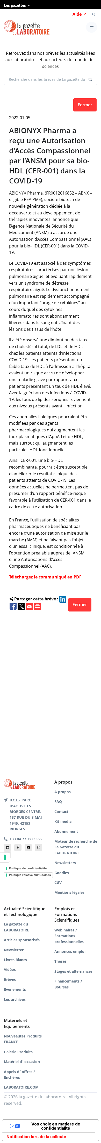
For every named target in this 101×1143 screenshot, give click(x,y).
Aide (77, 14)
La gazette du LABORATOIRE (16, 927)
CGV (58, 882)
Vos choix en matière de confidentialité (55, 1126)
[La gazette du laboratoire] (26, 27)
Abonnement (66, 831)
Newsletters (65, 862)
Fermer (85, 105)
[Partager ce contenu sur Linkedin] (62, 599)
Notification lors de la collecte (36, 1136)
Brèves (10, 979)
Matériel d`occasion (22, 1061)
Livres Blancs (15, 959)
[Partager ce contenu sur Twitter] (21, 606)
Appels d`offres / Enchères (19, 1074)
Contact (61, 811)
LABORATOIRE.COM (21, 1087)
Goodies (61, 872)
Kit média (62, 821)
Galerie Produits (18, 1051)
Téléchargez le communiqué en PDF (45, 577)
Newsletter (14, 949)
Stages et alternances (73, 971)
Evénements (15, 989)
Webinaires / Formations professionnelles (69, 936)
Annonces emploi (69, 951)
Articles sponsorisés (22, 939)
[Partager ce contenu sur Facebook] (13, 606)
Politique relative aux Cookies (30, 875)
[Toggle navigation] (91, 27)
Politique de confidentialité (28, 868)
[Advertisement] (50, 686)
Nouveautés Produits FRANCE (23, 1039)
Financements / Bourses (68, 984)
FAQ (58, 801)
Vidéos (10, 969)
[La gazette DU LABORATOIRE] (19, 783)
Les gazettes (15, 5)
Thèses (60, 961)
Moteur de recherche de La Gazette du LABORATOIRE (75, 847)
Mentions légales (69, 892)
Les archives (15, 999)
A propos (62, 791)
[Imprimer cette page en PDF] (37, 606)
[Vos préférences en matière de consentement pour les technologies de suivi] (5, 857)
